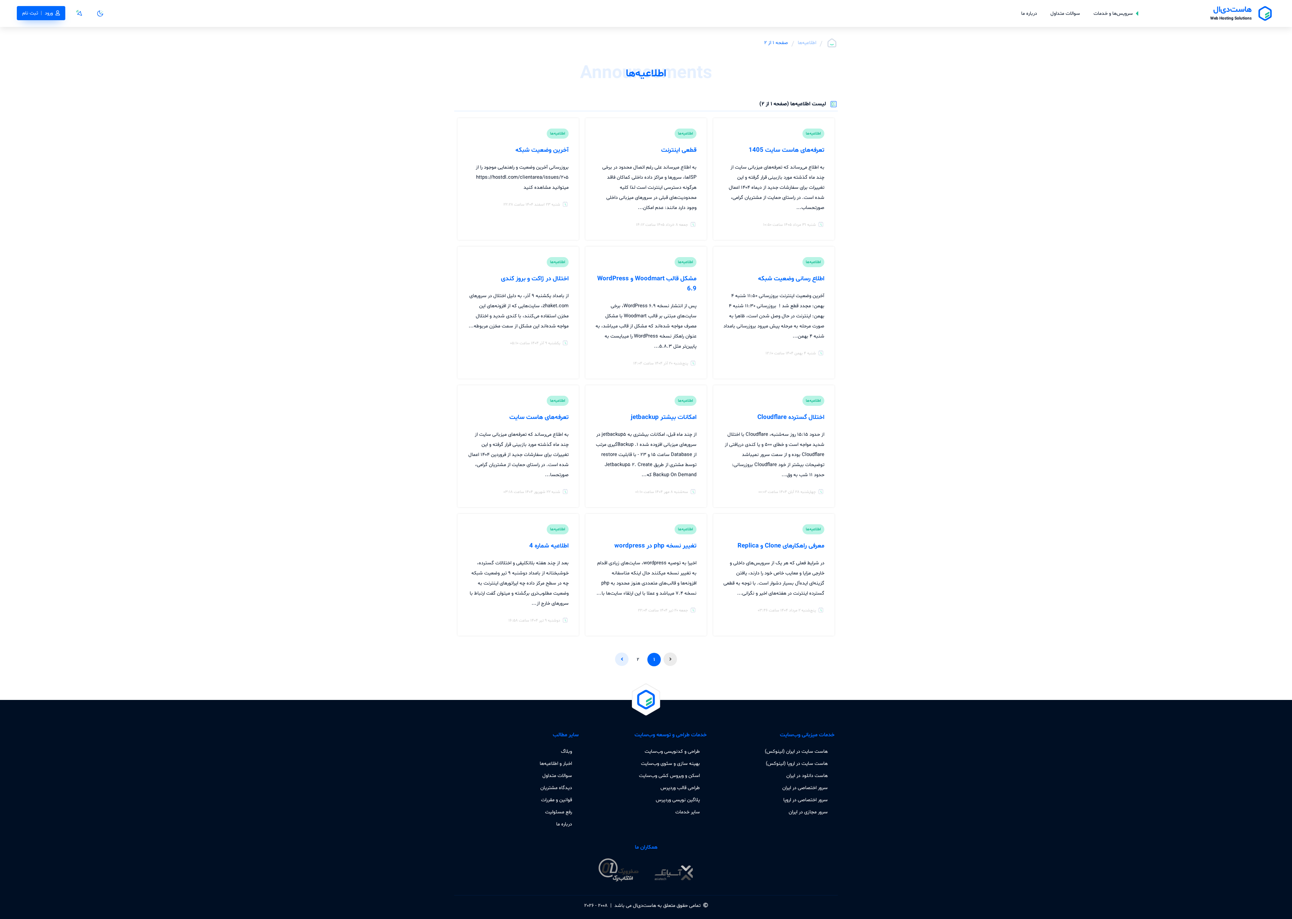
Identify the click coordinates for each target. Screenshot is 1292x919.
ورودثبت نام (37, 13)
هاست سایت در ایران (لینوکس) (796, 751)
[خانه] (832, 43)
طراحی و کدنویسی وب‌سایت (672, 751)
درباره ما (1029, 13)
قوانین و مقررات (556, 800)
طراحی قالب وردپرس (680, 787)
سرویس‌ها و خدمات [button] (1113, 13)
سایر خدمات (687, 812)
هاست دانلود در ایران (807, 775)
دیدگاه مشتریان (556, 787)
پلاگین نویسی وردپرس (678, 800)
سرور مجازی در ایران (808, 812)
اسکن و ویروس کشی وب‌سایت (669, 775)
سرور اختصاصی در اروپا (805, 800)
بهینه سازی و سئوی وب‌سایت (670, 763)
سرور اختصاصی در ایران (805, 787)
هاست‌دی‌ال (644, 905)
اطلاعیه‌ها (807, 42)
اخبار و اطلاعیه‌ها (556, 763)
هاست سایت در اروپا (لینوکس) (797, 763)
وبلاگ (566, 751)
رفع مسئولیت (558, 812)
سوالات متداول (1065, 13)
